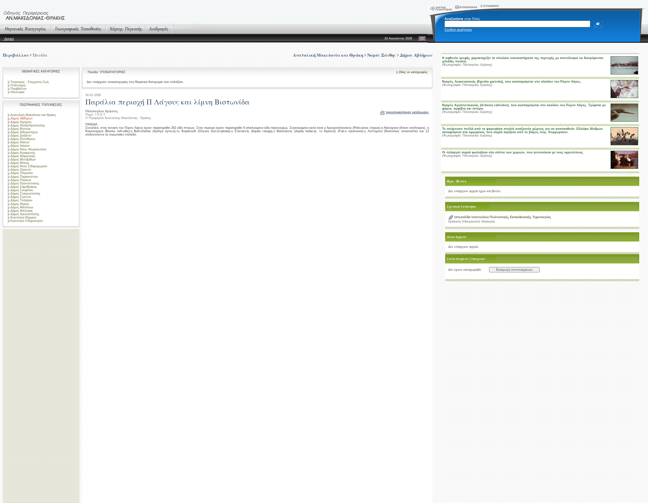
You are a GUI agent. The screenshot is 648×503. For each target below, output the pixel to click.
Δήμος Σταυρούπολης (25, 193)
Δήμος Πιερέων (20, 180)
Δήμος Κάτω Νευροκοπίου (28, 149)
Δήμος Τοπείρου (21, 200)
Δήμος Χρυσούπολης (24, 214)
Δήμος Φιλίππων (21, 207)
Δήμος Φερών (19, 204)
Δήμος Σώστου (20, 197)
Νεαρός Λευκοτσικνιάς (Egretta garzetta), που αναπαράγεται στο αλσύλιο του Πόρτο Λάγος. (512, 81)
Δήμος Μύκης (19, 163)
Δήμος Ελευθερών (22, 139)
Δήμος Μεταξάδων (23, 159)
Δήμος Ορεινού (20, 169)
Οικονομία (17, 92)
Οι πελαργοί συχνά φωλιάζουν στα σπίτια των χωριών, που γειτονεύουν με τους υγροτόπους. (513, 152)
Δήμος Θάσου (19, 142)
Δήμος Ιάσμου (20, 145)
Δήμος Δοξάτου (20, 135)
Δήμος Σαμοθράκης (23, 186)
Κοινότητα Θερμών (23, 217)
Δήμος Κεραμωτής (22, 152)
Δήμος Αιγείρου (20, 122)
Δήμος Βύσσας (20, 128)
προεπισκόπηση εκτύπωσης (407, 112)
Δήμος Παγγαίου (21, 173)
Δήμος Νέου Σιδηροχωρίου (28, 166)
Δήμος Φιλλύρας (21, 210)
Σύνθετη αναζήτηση (458, 29)
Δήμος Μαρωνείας (22, 156)
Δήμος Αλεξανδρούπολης (27, 125)
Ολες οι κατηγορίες (413, 72)
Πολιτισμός (18, 85)
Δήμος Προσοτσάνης (24, 183)
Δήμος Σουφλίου (21, 190)
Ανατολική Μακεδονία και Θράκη (33, 115)
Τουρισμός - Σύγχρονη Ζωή (29, 82)
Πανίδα (40, 55)
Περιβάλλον (16, 55)
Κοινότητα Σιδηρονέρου (26, 221)
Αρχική (8, 38)
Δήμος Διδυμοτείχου (24, 132)
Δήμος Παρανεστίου (24, 176)
